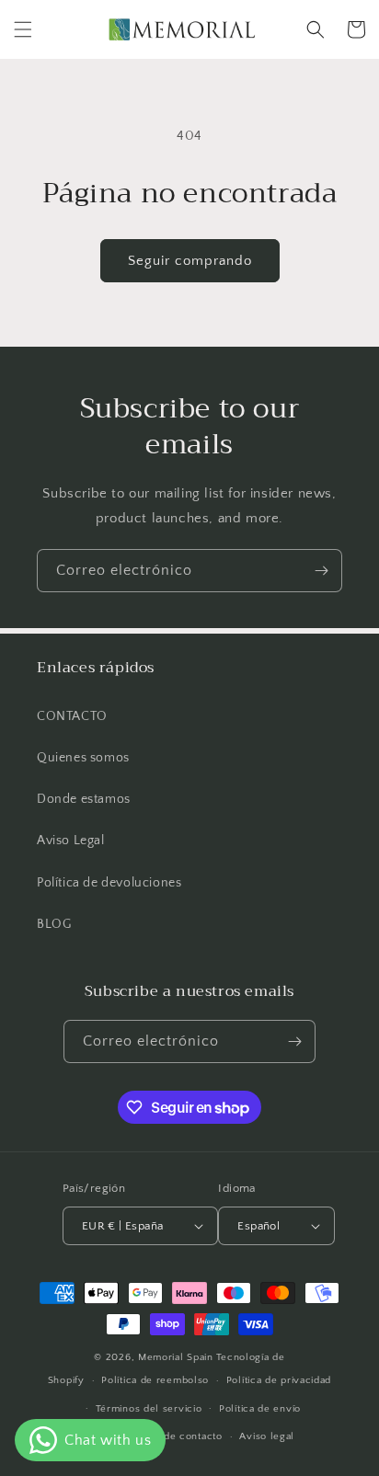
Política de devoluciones (109, 882)
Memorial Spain (175, 1357)
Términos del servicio (149, 1408)
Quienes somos (83, 757)
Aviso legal (266, 1436)
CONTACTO (72, 716)
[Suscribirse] (321, 570)
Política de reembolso (155, 1380)
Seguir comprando (190, 261)
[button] (23, 29)
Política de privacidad (278, 1380)
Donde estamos (84, 799)
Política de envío (260, 1408)
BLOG (54, 924)
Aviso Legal (71, 840)
